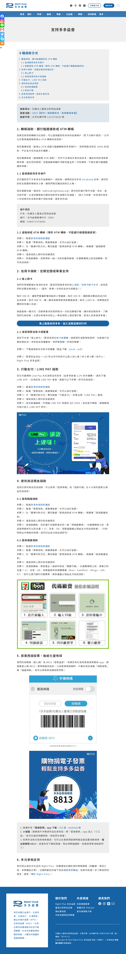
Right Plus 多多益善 (65, 903)
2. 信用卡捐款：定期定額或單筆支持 (36, 69)
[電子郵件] (71, 5)
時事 (39, 14)
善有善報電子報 (84, 911)
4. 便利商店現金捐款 (29, 83)
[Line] (2, 25)
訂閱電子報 (94, 5)
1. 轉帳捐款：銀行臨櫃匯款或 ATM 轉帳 (38, 59)
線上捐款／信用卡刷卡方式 (84, 284)
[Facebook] (80, 5)
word (72, 349)
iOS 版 (62, 827)
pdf (80, 349)
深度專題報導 (83, 903)
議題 (49, 14)
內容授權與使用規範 (65, 914)
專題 (58, 14)
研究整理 (92, 14)
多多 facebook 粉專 (88, 179)
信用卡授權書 (61, 337)
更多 (101, 14)
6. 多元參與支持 (26, 97)
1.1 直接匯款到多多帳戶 (31, 62)
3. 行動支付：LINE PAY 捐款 (33, 79)
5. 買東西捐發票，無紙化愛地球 (34, 93)
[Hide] (1, 48)
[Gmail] (2, 29)
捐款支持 (108, 5)
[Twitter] (2, 34)
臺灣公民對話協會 (63, 907)
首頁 (22, 14)
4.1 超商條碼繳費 (28, 86)
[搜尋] (118, 5)
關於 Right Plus (40, 874)
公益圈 (69, 14)
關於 (29, 14)
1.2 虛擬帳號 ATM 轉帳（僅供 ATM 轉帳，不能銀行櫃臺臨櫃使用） (52, 65)
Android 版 (75, 827)
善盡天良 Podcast (85, 907)
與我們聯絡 (72, 870)
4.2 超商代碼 (26, 90)
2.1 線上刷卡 (26, 73)
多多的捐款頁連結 (40, 238)
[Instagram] (84, 5)
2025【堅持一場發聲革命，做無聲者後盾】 (55, 112)
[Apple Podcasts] (75, 5)
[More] (2, 43)
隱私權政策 (60, 911)
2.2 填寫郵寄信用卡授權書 (32, 76)
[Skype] (2, 39)
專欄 (80, 14)
